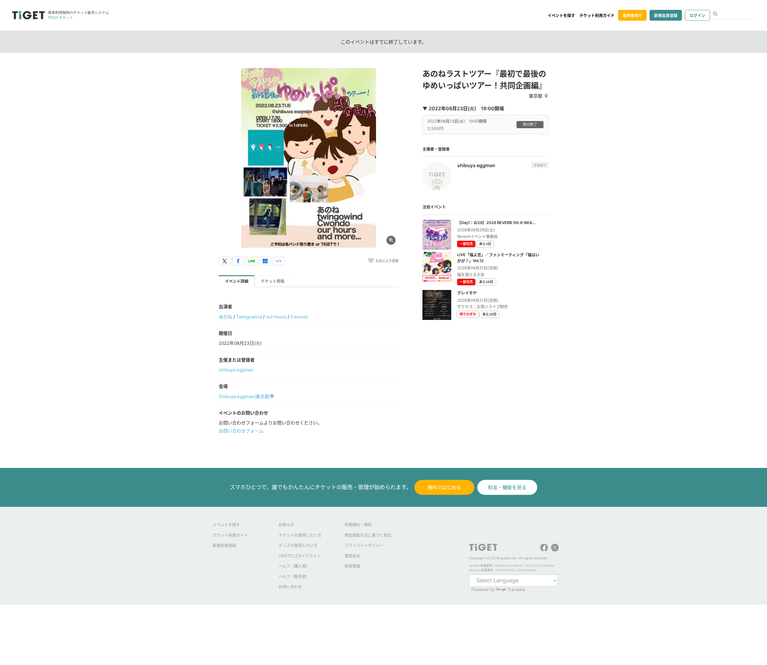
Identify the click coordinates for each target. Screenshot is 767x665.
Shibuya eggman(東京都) (245, 396)
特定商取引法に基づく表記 (368, 535)
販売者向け (632, 15)
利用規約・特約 (358, 524)
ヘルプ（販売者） (294, 576)
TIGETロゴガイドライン (300, 555)
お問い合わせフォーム (241, 431)
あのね (225, 317)
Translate (516, 589)
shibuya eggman (236, 370)
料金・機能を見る (507, 487)
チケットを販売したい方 (300, 535)
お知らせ (286, 524)
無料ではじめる (444, 487)
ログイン (697, 15)
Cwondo (299, 317)
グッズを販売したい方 (298, 545)
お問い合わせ (290, 586)
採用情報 (352, 565)
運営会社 (352, 555)
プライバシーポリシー (364, 545)
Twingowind (249, 317)
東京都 (535, 96)
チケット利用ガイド (596, 15)
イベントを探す (561, 15)
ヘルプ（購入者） (294, 565)
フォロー (540, 165)
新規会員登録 (665, 15)
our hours (276, 317)
